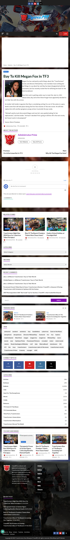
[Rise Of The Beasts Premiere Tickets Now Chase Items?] (35, 224)
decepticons (17, 334)
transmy (22, 350)
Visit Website (24, 142)
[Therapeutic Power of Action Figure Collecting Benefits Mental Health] (27, 439)
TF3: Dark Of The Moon (10, 407)
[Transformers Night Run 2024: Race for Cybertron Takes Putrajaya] (13, 224)
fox (52, 334)
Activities (27, 532)
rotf (31, 344)
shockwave (53, 344)
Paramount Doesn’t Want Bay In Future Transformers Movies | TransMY (26, 287)
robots (6, 344)
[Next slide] (65, 308)
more (59, 338)
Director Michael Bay (30, 334)
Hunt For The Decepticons (11, 393)
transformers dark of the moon (38, 347)
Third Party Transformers (11, 413)
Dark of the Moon (56, 331)
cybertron (45, 331)
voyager (29, 350)
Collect (15, 532)
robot (51, 341)
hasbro (57, 334)
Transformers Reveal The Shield (13, 424)
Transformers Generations (12, 417)
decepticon (7, 334)
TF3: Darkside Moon (9, 410)
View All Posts (37, 142)
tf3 (5, 347)
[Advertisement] (35, 51)
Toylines (20, 532)
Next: (56, 152)
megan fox (33, 338)
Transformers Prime (10, 350)
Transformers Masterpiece (12, 420)
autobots (23, 331)
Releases (6, 403)
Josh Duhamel (8, 338)
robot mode (59, 341)
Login (64, 180)
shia (36, 344)
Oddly (5, 400)
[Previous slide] (63, 308)
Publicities (6, 534)
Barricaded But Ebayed (53, 292)
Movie (5, 396)
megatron (42, 338)
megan (26, 338)
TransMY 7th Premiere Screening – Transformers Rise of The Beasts (40, 316)
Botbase (6, 383)
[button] (3, 33)
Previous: (12, 152)
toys (14, 347)
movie (6, 341)
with (35, 350)
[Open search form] (56, 33)
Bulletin (6, 71)
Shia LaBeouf (44, 344)
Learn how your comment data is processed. (39, 194)
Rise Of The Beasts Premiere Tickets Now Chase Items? (42, 448)
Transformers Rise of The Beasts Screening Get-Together (8, 316)
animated (7, 331)
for (48, 334)
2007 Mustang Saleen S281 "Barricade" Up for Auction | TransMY (23, 292)
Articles (5, 379)
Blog (10, 532)
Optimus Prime (20, 341)
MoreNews (53, 538)
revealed (44, 341)
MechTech (18, 338)
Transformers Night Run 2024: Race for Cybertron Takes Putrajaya (12, 235)
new (11, 341)
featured (42, 334)
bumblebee (36, 331)
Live (65, 34)
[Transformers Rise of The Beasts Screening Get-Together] (59, 439)
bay (29, 331)
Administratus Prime (11, 126)
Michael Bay (51, 338)
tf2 (60, 344)
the (9, 347)
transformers (22, 347)
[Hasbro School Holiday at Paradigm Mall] (57, 224)
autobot (15, 331)
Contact (12, 534)
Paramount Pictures (33, 341)
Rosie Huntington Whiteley (19, 344)
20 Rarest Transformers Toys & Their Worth (22, 276)
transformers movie (57, 347)
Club (15, 312)
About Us (5, 532)
